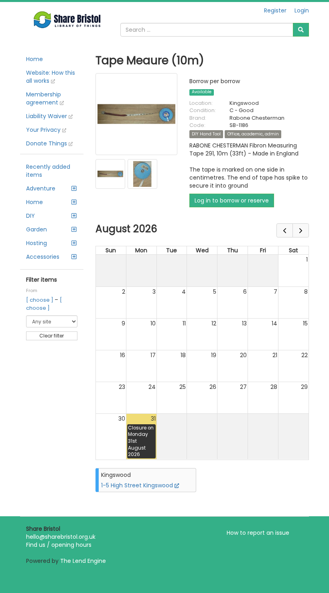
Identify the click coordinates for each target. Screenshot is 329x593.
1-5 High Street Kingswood (138, 485)
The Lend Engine (83, 561)
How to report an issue (258, 533)
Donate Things (47, 143)
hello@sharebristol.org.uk (60, 537)
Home (34, 59)
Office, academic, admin (253, 134)
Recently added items (48, 171)
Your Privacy (44, 130)
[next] (300, 230)
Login (301, 10)
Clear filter (51, 335)
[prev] (284, 230)
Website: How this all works (50, 77)
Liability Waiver (47, 116)
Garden (36, 229)
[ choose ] (40, 300)
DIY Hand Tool (206, 134)
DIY (30, 216)
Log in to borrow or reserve (232, 200)
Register (275, 10)
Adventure (40, 188)
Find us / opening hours (58, 545)
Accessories (42, 257)
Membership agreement (43, 98)
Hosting (36, 243)
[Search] (301, 30)
